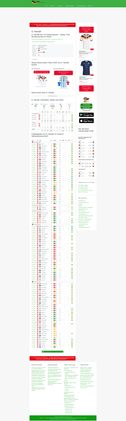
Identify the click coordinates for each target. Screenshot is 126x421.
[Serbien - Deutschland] (86, 153)
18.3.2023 (34, 301)
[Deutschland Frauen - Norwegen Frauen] (86, 163)
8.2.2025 (33, 167)
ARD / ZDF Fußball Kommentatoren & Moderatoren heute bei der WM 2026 (55, 376)
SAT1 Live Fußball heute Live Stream (85, 190)
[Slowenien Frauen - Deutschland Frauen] (86, 166)
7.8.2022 (33, 343)
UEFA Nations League (82, 217)
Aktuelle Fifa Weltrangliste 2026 (54, 379)
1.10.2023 (33, 266)
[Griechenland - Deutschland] (86, 150)
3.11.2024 (33, 184)
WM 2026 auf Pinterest (58, 419)
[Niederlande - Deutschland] (86, 141)
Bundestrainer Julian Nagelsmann (85, 219)
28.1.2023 (34, 314)
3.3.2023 (33, 304)
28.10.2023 (34, 260)
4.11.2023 (33, 258)
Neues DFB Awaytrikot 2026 (85, 378)
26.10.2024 (34, 186)
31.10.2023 (34, 218)
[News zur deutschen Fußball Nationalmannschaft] (38, 2)
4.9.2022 (33, 335)
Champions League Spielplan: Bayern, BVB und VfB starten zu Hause (38, 385)
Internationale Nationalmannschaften (85, 215)
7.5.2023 (33, 289)
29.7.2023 (34, 279)
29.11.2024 (34, 178)
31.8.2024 (34, 197)
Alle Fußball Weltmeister (69, 407)
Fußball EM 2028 (67, 402)
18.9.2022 (34, 331)
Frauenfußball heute (82, 214)
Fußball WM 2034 (68, 411)
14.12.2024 (34, 176)
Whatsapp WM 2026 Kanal (70, 417)
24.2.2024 (34, 245)
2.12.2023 (34, 253)
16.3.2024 (34, 239)
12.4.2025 (34, 153)
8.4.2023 (33, 297)
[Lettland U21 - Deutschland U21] (86, 172)
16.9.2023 (34, 270)
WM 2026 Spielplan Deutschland (86, 373)
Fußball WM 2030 (68, 409)
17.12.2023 (34, 249)
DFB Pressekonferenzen (83, 222)
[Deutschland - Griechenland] (86, 144)
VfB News (80, 205)
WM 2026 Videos (83, 387)
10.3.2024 (34, 241)
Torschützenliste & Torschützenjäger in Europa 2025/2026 (43, 41)
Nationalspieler (81, 225)
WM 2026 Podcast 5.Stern (85, 379)
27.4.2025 (34, 149)
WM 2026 (52, 5)
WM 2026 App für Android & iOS (80, 417)
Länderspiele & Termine (83, 224)
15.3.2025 (34, 157)
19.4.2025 (34, 151)
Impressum (58, 417)
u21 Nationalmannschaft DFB (84, 227)
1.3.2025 (33, 161)
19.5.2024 (34, 226)
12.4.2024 (34, 234)
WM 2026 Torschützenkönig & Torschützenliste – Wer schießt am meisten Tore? (47, 39)
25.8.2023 (34, 274)
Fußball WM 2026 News (83, 209)
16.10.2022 (34, 325)
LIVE (46, 5)
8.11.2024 (33, 182)
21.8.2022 (34, 339)
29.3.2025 (34, 155)
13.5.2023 (34, 287)
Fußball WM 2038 (68, 412)
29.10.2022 (34, 322)
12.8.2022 (34, 341)
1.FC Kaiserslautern (43, 48)
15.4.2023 (34, 295)
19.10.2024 (34, 188)
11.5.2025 (33, 146)
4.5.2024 (33, 228)
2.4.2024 (33, 214)
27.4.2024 (34, 230)
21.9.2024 (34, 193)
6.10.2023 (34, 264)
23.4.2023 (34, 293)
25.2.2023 (34, 306)
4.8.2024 (33, 203)
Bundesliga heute (81, 200)
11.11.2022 (34, 316)
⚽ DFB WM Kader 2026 (81, 5)
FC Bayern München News (83, 202)
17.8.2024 (33, 209)
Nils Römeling (52, 417)
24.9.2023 (34, 268)
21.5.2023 (34, 285)
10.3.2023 (34, 302)
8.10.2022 (34, 327)
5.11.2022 (33, 320)
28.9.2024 (34, 191)
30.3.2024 (34, 237)
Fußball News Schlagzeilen (53, 367)
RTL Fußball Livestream (83, 188)
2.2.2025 (33, 168)
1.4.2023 (33, 299)
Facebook (52, 419)
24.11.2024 (34, 180)
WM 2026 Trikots (81, 210)
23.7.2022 (34, 345)
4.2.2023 (33, 312)
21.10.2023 (34, 262)
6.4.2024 (33, 235)
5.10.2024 (34, 190)
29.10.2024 (34, 207)
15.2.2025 (34, 165)
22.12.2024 (34, 174)
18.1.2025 (33, 172)
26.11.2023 (34, 255)
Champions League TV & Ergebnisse (85, 207)
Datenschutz (62, 417)
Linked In (64, 419)
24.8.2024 (34, 199)
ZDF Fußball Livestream (83, 186)
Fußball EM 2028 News (69, 404)
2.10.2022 (34, 329)
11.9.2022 (33, 333)
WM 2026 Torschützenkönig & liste (87, 386)
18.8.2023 (34, 276)
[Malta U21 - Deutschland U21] (86, 175)
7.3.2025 (33, 159)
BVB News (80, 204)
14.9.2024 (34, 195)
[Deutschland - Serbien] (86, 147)
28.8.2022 (34, 337)
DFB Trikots (90, 5)
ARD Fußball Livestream (83, 185)
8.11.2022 (33, 318)
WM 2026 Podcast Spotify (71, 419)
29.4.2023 (34, 291)
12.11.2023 (34, 257)
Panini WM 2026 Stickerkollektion (86, 381)
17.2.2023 (33, 308)
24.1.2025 (33, 170)
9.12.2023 (34, 251)
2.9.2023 (33, 272)
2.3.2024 (33, 243)
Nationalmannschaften (69, 5)
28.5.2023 (34, 283)
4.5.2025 (33, 147)
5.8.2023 (33, 278)
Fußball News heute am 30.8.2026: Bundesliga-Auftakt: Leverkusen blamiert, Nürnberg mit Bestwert (38, 372)
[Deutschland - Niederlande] (86, 156)
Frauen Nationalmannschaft (83, 212)
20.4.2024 (34, 232)
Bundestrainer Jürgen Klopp (83, 220)
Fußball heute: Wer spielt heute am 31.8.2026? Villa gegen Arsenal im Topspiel (38, 389)
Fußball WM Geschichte (68, 406)
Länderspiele (59, 5)
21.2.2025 (34, 163)
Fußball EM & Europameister (69, 401)
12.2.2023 (34, 310)
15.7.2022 (33, 346)
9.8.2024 (33, 201)
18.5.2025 (34, 144)
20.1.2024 (34, 247)
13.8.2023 (34, 220)
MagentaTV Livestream (83, 191)
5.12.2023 (34, 216)
